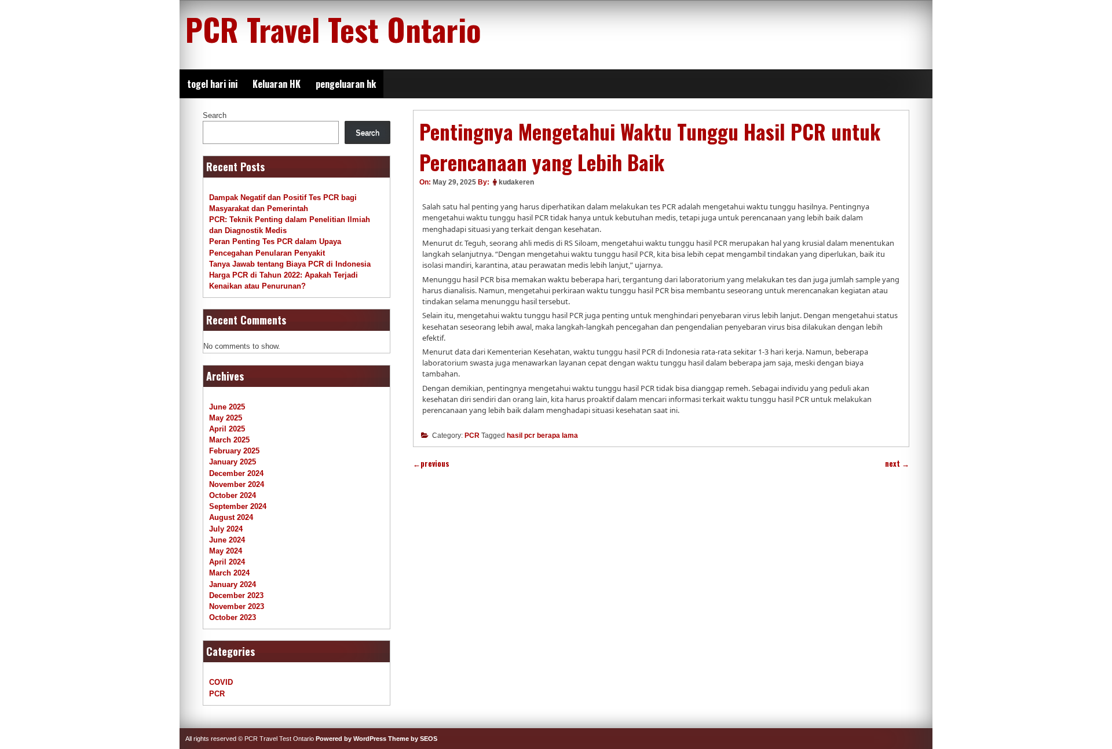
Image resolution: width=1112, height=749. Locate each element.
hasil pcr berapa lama (542, 435)
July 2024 (226, 529)
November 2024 (236, 484)
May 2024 (225, 551)
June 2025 (227, 407)
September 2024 (237, 506)
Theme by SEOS (412, 738)
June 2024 (227, 540)
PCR (472, 435)
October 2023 (232, 617)
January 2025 (232, 461)
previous (431, 463)
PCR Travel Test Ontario (333, 28)
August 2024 (231, 517)
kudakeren (516, 182)
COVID (221, 682)
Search (214, 115)
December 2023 (236, 595)
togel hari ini (212, 84)
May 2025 (225, 418)
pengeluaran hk (346, 84)
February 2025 (234, 451)
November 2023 (236, 606)
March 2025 (229, 440)
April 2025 (227, 429)
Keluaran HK (277, 84)
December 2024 (236, 473)
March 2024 (229, 573)
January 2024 (232, 584)
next (897, 463)
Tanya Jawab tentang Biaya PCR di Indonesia (290, 264)
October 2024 (232, 495)
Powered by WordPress (351, 738)
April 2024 (227, 562)
